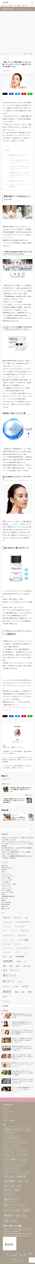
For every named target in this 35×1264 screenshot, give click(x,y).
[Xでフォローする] (14, 1100)
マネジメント (5, 886)
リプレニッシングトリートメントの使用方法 (19, 185)
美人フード (9, 981)
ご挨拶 (26, 917)
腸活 (23, 992)
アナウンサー (5, 874)
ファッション (6, 880)
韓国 (30, 992)
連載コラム (5, 908)
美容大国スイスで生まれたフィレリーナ (19, 156)
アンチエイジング (7, 922)
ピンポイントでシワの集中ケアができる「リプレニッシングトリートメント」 (19, 168)
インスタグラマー (23, 922)
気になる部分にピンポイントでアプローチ (19, 176)
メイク (17, 952)
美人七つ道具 (6, 902)
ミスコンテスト (6, 888)
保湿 (10, 956)
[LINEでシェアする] (30, 94)
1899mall (6, 917)
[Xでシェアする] (5, 94)
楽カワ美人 (27, 966)
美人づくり (7, 779)
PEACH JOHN (17, 917)
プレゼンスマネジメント (23, 948)
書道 (4, 966)
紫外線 (5, 970)
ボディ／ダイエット (8, 884)
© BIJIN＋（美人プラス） (17, 1259)
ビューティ (7, 58)
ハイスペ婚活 (23, 940)
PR (2, 872)
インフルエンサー (7, 876)
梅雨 (11, 966)
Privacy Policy (23, 1255)
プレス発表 (5, 882)
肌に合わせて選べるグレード (17, 181)
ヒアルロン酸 (6, 944)
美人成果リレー (6, 986)
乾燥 (4, 956)
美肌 (16, 992)
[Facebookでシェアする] (11, 94)
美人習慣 (16, 986)
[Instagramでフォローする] (20, 1100)
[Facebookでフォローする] (17, 1100)
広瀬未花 (19, 961)
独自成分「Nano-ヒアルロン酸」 (19, 172)
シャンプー (13, 931)
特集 (3, 900)
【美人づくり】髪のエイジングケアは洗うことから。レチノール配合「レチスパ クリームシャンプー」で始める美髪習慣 (17, 844)
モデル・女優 (6, 890)
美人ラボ (21, 981)
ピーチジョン (16, 944)
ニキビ (12, 940)
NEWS (3, 869)
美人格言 (5, 904)
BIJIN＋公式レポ (6, 868)
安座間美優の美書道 (8, 896)
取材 (3, 894)
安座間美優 (20, 956)
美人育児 (25, 986)
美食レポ (4, 906)
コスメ (5, 931)
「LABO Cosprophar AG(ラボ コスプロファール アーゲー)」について (20, 162)
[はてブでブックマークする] (17, 94)
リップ (24, 952)
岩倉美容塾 (8, 961)
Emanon (21, 1261)
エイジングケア (20, 926)
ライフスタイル (7, 892)
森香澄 (18, 966)
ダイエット (22, 935)
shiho (17, 739)
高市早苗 (5, 996)
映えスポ (4, 898)
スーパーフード (8, 935)
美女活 (7, 991)
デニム (4, 940)
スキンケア (25, 931)
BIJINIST (4, 865)
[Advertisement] (17, 32)
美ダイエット (15, 970)
